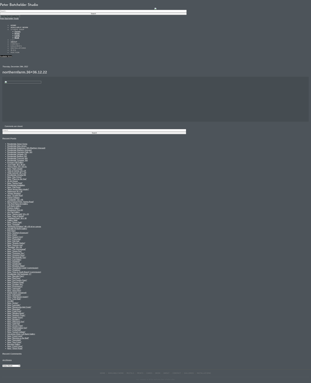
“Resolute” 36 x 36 (14, 247)
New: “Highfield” (13, 262)
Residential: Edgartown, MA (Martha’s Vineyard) (26, 148)
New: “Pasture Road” (15, 282)
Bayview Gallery (13, 344)
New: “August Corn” (15, 237)
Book (17, 38)
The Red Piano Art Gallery (17, 204)
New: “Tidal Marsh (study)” (17, 297)
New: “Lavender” (14, 305)
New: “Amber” (12, 303)
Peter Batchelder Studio (9, 19)
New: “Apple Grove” (15, 317)
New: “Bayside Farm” (15, 276)
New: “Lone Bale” (14, 299)
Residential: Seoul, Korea (17, 144)
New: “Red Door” (14, 278)
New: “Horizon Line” (15, 245)
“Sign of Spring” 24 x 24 (16, 171)
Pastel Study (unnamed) (16, 293)
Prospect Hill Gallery (15, 162)
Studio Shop (17, 30)
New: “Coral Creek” (15, 336)
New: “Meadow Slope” (16, 266)
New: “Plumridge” (14, 239)
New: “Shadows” (14, 270)
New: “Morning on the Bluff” (18, 338)
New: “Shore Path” (14, 222)
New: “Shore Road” (15, 348)
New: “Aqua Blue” (14, 291)
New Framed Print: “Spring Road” (20, 202)
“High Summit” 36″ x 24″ (16, 173)
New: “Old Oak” (13, 241)
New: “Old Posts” (14, 187)
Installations (18, 48)
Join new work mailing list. (10, 16)
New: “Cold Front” (14, 311)
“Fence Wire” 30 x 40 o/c (17, 167)
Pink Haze (11, 231)
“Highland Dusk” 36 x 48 (16, 218)
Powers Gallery (13, 208)
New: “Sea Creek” (14, 342)
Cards (17, 36)
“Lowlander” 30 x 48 (15, 200)
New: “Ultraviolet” (14, 295)
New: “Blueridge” (14, 309)
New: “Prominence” (15, 286)
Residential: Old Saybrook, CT (19, 274)
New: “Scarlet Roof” (15, 195)
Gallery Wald (12, 220)
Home (102, 373)
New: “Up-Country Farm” (17, 280)
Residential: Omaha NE (16, 175)
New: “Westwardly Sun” (16, 257)
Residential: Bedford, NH (17, 156)
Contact (177, 373)
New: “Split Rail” (13, 324)
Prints (17, 34)
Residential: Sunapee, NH (17, 160)
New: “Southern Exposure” (17, 233)
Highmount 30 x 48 (14, 191)
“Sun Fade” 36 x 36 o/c (16, 164)
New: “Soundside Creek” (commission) (22, 268)
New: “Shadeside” (14, 264)
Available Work (6, 56)
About (167, 373)
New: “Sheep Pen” (14, 251)
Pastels (18, 32)
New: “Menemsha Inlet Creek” (19, 307)
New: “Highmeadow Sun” (17, 328)
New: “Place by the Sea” (17, 179)
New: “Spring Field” (14, 183)
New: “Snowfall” (13, 224)
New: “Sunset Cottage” (16, 332)
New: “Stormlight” (14, 340)
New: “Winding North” (15, 313)
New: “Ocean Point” (15, 326)
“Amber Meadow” (14, 193)
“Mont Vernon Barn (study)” (18, 189)
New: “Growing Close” (16, 255)
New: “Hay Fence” (14, 177)
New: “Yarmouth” (14, 288)
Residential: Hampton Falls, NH (19, 152)
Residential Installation (16, 185)
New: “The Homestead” (16, 249)
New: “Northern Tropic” (16, 315)
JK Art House (12, 181)
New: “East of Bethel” (15, 216)
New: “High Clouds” (15, 169)
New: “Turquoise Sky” (16, 253)
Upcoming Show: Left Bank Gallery (21, 334)
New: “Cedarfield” (14, 330)
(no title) (10, 301)
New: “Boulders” (13, 319)
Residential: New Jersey (17, 146)
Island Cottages (13, 198)
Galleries (189, 373)
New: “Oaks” (12, 235)
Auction (15, 52)
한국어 (13, 50)
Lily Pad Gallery (13, 212)
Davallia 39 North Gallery (17, 229)
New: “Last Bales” (14, 260)
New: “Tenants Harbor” (16, 243)
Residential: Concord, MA (17, 158)
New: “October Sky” (15, 284)
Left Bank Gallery (14, 206)
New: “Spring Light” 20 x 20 (18, 214)
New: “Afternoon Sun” (15, 322)
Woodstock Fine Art (15, 210)
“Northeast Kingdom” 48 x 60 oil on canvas (24, 226)
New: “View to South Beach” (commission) (24, 272)
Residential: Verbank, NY (17, 154)
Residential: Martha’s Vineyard (19, 150)
